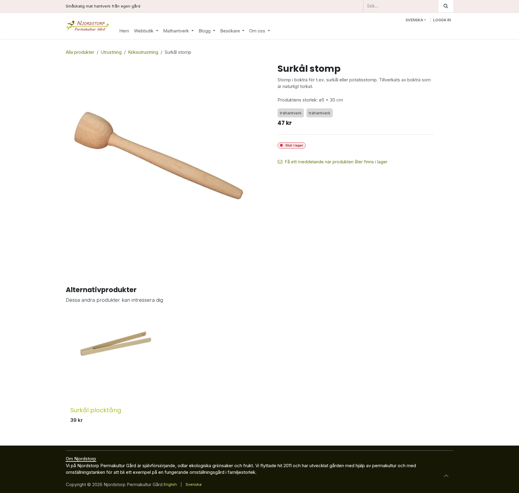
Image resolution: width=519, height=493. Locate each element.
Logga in (442, 20)
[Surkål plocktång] (115, 358)
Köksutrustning (143, 52)
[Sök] (446, 6)
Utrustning (111, 52)
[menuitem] (124, 31)
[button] (446, 476)
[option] (259, 370)
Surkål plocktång (95, 410)
